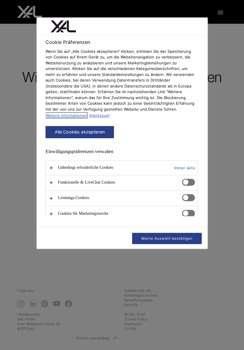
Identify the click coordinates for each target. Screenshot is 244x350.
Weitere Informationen (66, 115)
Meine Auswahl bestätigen (166, 238)
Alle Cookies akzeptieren (80, 131)
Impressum (99, 115)
